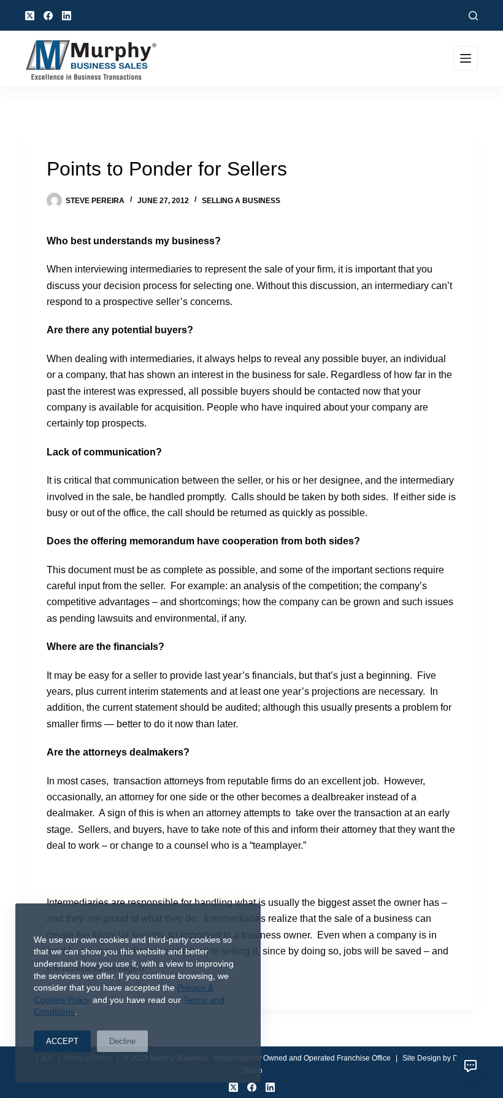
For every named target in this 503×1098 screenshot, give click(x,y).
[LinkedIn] (66, 15)
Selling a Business (241, 200)
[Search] (473, 15)
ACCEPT (62, 1041)
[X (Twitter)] (29, 15)
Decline (122, 1041)
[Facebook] (48, 15)
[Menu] (465, 58)
